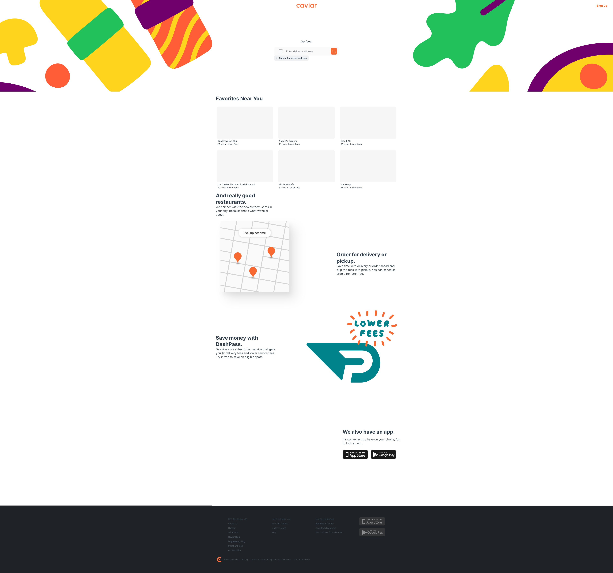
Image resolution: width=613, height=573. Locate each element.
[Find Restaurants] (334, 51)
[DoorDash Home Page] (219, 559)
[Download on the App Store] (355, 454)
